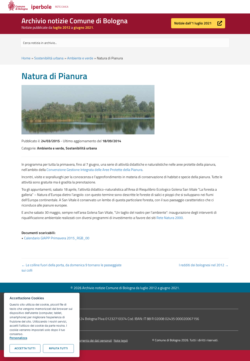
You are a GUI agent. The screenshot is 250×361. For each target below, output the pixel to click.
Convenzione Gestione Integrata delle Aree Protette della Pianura (94, 169)
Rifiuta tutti (58, 348)
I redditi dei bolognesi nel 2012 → (204, 265)
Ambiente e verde (80, 58)
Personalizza (18, 338)
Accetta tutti (24, 348)
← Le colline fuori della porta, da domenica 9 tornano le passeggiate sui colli (71, 267)
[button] (198, 23)
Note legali (121, 340)
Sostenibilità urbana (48, 58)
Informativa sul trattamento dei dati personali (82, 340)
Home (25, 58)
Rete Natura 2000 (169, 217)
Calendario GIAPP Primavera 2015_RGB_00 (56, 238)
